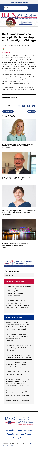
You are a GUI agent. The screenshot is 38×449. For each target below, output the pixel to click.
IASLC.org (28, 430)
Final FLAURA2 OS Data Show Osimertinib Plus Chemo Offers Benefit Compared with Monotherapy (17, 337)
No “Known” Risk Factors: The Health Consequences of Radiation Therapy (18, 356)
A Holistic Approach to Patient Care (18, 400)
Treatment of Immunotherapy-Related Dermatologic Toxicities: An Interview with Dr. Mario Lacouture (18, 393)
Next (30, 111)
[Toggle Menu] (32, 8)
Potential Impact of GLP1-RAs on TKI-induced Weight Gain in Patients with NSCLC (18, 348)
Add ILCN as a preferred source (13, 49)
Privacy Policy (19, 438)
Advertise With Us (23, 434)
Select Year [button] (9, 275)
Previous (6, 111)
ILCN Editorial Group (14, 430)
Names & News (6, 52)
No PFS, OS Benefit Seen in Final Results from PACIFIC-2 (17, 373)
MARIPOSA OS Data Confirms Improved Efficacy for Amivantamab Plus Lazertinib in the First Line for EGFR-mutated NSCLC (19, 304)
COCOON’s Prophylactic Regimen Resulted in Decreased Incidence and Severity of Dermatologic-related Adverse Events (18, 290)
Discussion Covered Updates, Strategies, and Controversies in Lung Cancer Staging (17, 365)
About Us (10, 434)
